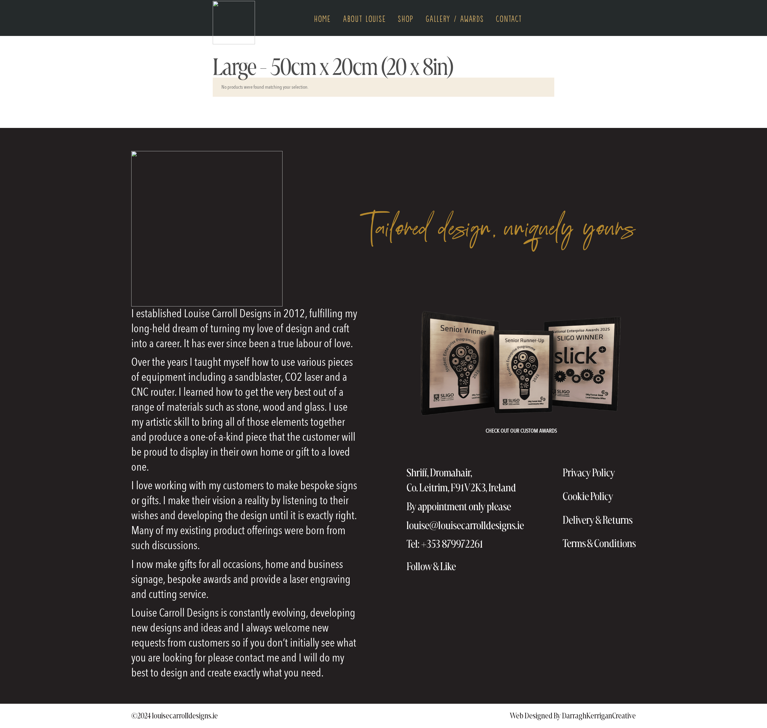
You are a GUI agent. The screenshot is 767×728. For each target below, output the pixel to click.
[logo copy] (234, 22)
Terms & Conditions (599, 543)
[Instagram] (484, 566)
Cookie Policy (588, 496)
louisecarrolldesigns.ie (185, 715)
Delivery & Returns (597, 519)
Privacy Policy (589, 472)
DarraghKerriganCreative (599, 715)
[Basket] (536, 18)
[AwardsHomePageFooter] (521, 364)
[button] (551, 17)
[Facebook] (467, 566)
